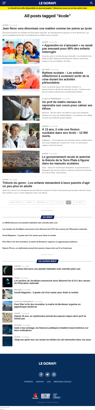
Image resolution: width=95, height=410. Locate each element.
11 (74, 202)
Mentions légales (62, 382)
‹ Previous (40, 202)
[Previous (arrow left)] (1, 409)
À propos (28, 382)
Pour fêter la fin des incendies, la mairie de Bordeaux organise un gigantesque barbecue (39, 242)
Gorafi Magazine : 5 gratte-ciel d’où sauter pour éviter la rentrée (29, 235)
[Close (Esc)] (1, 407)
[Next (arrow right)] (3, 409)
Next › (81, 202)
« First (29, 202)
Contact (40, 382)
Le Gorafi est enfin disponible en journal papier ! (47, 8)
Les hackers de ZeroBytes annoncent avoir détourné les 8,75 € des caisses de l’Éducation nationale (44, 229)
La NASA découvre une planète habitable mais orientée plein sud (29, 223)
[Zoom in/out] (8, 407)
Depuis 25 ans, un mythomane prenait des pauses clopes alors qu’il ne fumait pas (37, 248)
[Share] (3, 407)
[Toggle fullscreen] (6, 407)
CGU (49, 382)
